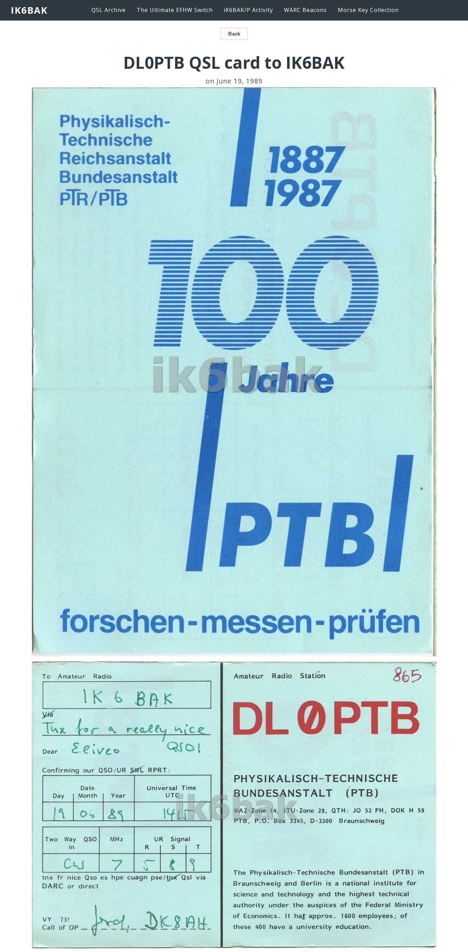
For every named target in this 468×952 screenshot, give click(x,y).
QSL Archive (108, 10)
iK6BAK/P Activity (248, 10)
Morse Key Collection (368, 10)
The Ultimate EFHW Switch (175, 10)
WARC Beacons (305, 10)
